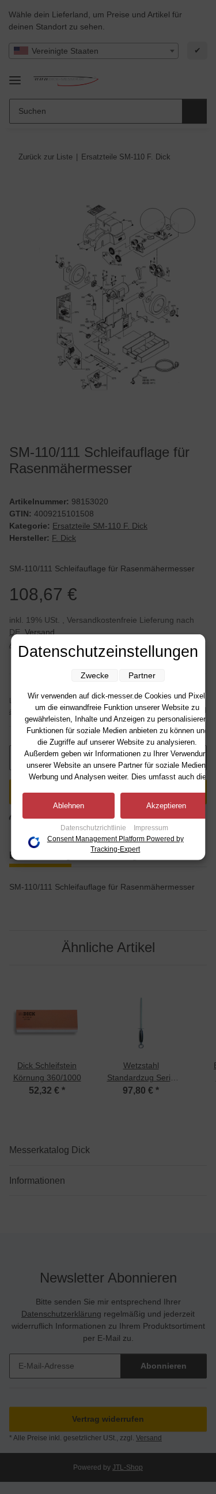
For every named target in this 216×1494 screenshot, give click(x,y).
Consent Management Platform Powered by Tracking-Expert (115, 844)
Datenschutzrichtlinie (94, 828)
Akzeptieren (166, 805)
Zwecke (95, 675)
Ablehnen (68, 805)
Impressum (151, 828)
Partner (142, 675)
